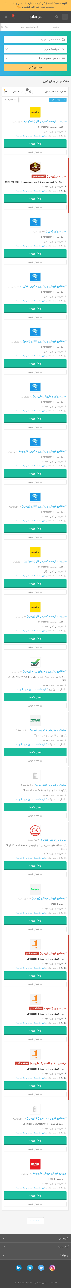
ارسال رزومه (35, 143)
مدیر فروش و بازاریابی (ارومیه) (49, 396)
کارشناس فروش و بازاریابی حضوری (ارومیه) (42, 451)
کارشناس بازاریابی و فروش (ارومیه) (47, 730)
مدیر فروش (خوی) (56, 231)
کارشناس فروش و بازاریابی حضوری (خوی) (43, 286)
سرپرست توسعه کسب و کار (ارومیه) (46, 616)
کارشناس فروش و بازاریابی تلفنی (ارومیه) (44, 506)
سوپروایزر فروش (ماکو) (53, 840)
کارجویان (63, 1238)
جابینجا (64, 1255)
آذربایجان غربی (56, 99)
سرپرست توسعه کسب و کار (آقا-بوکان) (45, 561)
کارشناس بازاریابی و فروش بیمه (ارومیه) (44, 671)
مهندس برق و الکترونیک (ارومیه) (48, 1063)
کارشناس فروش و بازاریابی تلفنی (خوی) (44, 341)
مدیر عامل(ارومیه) (56, 176)
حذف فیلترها (10, 99)
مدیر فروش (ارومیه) (55, 1008)
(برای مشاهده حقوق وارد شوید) (31, 135)
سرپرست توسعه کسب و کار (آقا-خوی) (45, 121)
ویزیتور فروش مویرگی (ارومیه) (49, 1173)
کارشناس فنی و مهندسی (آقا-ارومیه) (46, 1118)
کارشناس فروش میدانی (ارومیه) (49, 898)
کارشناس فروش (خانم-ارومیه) (50, 785)
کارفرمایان (63, 1247)
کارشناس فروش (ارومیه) (53, 953)
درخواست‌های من (29, 27)
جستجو (56, 27)
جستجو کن (35, 68)
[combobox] (35, 49)
